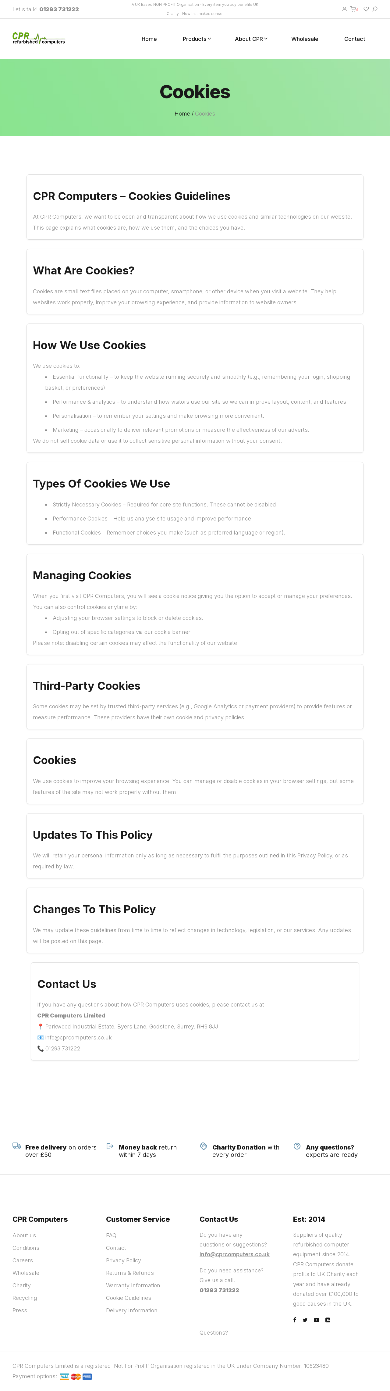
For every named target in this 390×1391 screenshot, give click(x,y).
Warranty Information (133, 1285)
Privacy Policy (123, 1260)
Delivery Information (132, 1310)
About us (24, 1235)
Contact (354, 39)
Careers (22, 1260)
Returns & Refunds (130, 1273)
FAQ (111, 1235)
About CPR (249, 39)
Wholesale (304, 39)
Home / (184, 113)
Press (19, 1310)
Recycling (24, 1298)
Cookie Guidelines (128, 1298)
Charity (21, 1285)
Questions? (214, 1332)
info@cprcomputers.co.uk (235, 1254)
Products (195, 39)
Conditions (25, 1248)
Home (149, 39)
